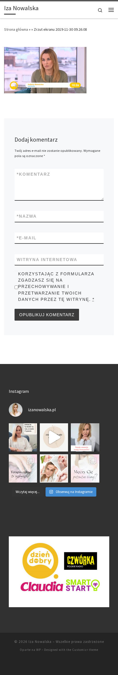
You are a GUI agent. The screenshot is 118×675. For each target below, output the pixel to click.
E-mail (26, 238)
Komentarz (33, 174)
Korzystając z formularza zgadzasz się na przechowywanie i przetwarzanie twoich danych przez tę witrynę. (56, 286)
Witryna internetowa (47, 259)
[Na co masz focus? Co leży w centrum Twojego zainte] (54, 468)
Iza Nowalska (40, 641)
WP (38, 650)
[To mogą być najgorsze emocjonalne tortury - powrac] (85, 468)
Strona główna (16, 29)
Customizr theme (85, 650)
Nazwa (27, 216)
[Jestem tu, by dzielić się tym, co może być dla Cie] (23, 437)
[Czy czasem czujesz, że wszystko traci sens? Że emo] (85, 437)
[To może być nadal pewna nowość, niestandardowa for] (23, 468)
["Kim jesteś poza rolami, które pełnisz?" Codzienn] (54, 437)
